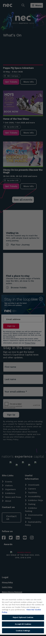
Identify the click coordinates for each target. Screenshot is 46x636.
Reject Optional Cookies (23, 617)
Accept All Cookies (23, 624)
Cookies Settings (23, 631)
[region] (23, 614)
